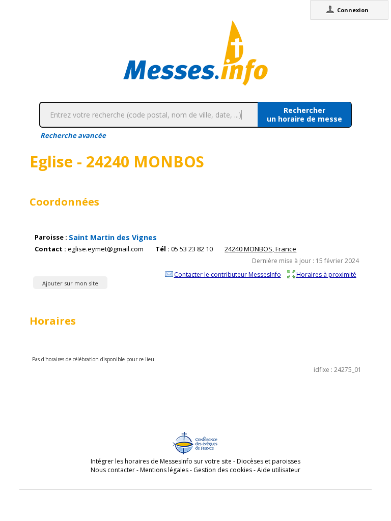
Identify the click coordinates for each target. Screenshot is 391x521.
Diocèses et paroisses (268, 461)
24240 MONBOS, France (260, 248)
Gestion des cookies (222, 470)
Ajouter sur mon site (70, 283)
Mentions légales (164, 470)
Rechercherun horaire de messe (304, 114)
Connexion (353, 10)
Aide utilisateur (278, 470)
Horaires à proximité (326, 274)
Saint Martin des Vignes (113, 237)
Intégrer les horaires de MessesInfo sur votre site (161, 461)
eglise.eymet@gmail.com (106, 249)
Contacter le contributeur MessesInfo (227, 274)
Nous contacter (113, 470)
